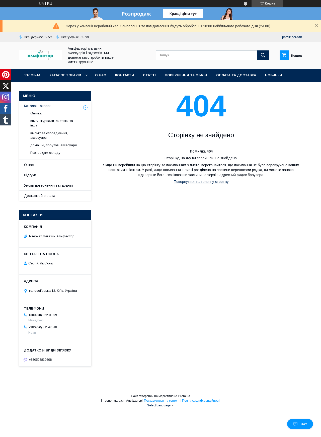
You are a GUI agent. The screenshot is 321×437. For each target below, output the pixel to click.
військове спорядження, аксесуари (49, 135)
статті (149, 75)
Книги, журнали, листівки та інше (51, 123)
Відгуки (30, 175)
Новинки (273, 75)
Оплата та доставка (236, 75)
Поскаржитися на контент (162, 400)
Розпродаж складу (45, 153)
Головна (32, 75)
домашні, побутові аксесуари (53, 145)
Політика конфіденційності (201, 400)
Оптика (36, 113)
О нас (100, 75)
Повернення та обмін (186, 75)
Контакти (124, 75)
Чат (304, 424)
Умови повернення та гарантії (48, 185)
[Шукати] (263, 55)
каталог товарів (65, 75)
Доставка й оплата (39, 196)
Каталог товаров (37, 106)
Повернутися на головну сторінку (201, 182)
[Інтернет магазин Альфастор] (40, 59)
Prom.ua (184, 396)
